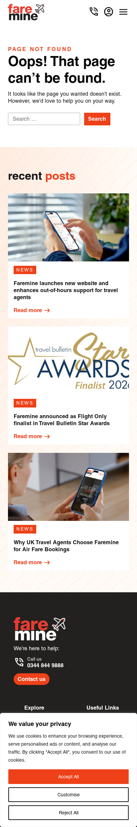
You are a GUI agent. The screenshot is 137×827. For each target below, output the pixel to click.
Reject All (68, 812)
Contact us (32, 679)
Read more (32, 310)
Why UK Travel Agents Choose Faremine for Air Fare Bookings (66, 546)
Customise (69, 794)
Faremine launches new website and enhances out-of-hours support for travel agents (66, 290)
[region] (68, 770)
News (25, 269)
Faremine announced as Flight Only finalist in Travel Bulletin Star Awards (62, 420)
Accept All (68, 776)
